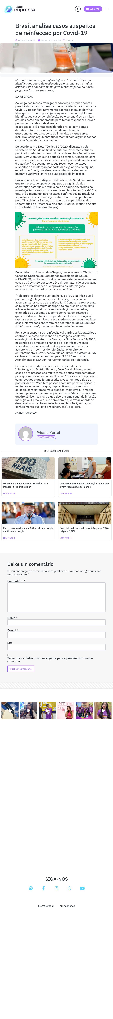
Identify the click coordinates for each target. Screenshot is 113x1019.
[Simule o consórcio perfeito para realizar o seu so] (10, 710)
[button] (78, 9)
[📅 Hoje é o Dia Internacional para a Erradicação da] (103, 710)
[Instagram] (56, 888)
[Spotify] (30, 888)
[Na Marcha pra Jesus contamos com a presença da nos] (28, 710)
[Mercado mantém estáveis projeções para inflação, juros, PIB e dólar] (28, 468)
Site (10, 642)
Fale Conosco (67, 906)
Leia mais (8, 493)
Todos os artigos (46, 437)
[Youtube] (82, 888)
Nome (12, 617)
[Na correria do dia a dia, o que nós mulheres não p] (65, 710)
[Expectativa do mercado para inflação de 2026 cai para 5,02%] (84, 513)
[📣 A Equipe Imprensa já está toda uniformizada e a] (84, 710)
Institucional (46, 906)
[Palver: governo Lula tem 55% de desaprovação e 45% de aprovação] (28, 513)
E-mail (12, 630)
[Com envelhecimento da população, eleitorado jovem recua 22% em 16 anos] (84, 468)
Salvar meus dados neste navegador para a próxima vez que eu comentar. (50, 660)
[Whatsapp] (69, 888)
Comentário (16, 581)
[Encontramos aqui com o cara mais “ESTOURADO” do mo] (47, 710)
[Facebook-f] (43, 888)
